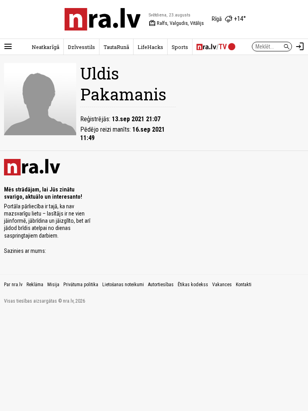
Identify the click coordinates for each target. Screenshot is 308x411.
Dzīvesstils (81, 47)
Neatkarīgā (45, 47)
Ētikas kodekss (193, 284)
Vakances (222, 284)
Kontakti (243, 284)
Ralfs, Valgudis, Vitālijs (176, 23)
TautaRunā (116, 47)
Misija (53, 284)
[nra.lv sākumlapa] (103, 19)
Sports (180, 47)
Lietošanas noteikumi (123, 284)
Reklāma (34, 284)
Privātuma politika (80, 284)
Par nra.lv (13, 284)
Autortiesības (161, 284)
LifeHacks (150, 47)
